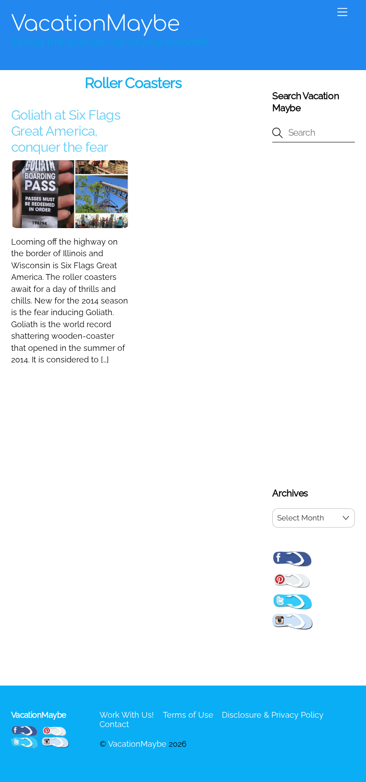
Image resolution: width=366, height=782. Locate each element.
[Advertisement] (313, 316)
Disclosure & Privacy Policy (273, 715)
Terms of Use (188, 715)
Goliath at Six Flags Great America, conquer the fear (65, 131)
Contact (114, 724)
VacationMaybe (137, 744)
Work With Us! (127, 715)
